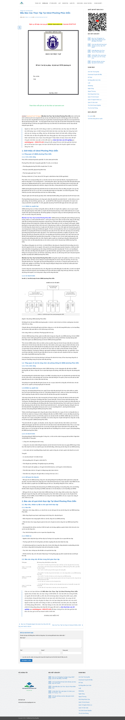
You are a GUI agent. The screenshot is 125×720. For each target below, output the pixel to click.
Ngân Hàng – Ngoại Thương (84, 3)
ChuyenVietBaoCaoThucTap (40, 17)
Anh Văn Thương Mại (93, 71)
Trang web (65, 650)
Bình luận (23, 637)
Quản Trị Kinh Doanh (93, 97)
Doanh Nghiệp (98, 3)
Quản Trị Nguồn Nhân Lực (94, 99)
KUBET (20, 708)
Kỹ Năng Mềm (53, 3)
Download (45, 3)
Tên (21, 650)
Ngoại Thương (92, 91)
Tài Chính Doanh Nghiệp (94, 105)
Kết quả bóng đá (22, 705)
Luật (59, 3)
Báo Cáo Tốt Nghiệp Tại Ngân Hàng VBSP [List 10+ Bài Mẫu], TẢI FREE (99, 40)
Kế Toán (90, 77)
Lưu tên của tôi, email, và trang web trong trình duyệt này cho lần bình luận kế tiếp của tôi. (44, 657)
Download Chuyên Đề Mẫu (26, 10)
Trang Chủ (38, 3)
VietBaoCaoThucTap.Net (33, 718)
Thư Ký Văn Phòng (93, 108)
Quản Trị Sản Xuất (92, 102)
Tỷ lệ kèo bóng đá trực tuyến (95, 118)
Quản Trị (72, 3)
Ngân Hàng (91, 88)
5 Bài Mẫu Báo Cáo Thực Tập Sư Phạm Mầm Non (98, 51)
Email (43, 650)
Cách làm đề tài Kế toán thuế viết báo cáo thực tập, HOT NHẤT (99, 46)
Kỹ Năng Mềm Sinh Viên (94, 80)
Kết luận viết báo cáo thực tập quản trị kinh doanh (98, 62)
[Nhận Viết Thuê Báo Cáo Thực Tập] (25, 3)
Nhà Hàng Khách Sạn (93, 94)
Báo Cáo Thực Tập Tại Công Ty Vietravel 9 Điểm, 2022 (66, 625)
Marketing (65, 3)
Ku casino (90, 116)
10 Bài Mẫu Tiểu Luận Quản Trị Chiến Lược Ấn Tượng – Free (99, 57)
